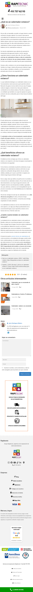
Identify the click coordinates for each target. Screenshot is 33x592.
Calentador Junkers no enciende (21, 306)
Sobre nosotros (17, 481)
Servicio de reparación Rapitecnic (11, 564)
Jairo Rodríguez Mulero (15, 323)
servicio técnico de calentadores (20, 236)
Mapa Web (17, 500)
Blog (17, 477)
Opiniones (17, 485)
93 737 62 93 (18, 11)
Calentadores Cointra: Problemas (21, 294)
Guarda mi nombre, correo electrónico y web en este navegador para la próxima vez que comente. (15, 369)
